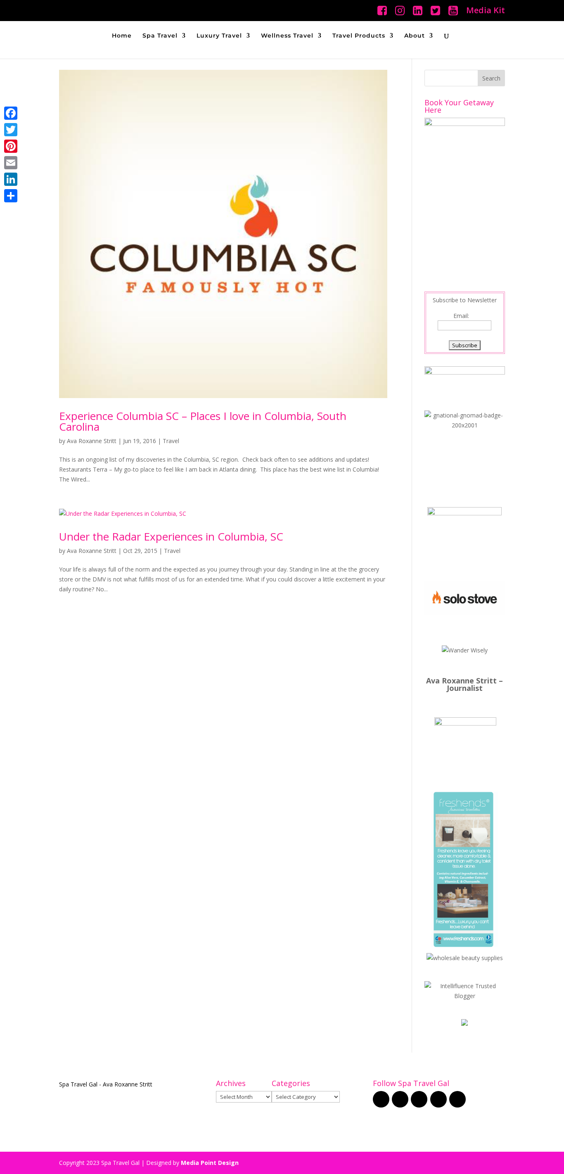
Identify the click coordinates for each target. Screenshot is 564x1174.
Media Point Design (210, 1163)
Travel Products (358, 36)
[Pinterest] (10, 146)
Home (122, 36)
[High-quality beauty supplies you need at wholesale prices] (465, 958)
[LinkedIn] (10, 179)
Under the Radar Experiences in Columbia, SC (171, 536)
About (414, 36)
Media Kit (485, 11)
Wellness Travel (287, 36)
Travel (171, 441)
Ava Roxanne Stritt (91, 441)
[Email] (10, 162)
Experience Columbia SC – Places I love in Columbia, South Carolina (202, 421)
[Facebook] (10, 113)
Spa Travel (160, 36)
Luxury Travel (219, 36)
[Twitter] (10, 129)
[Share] (10, 195)
